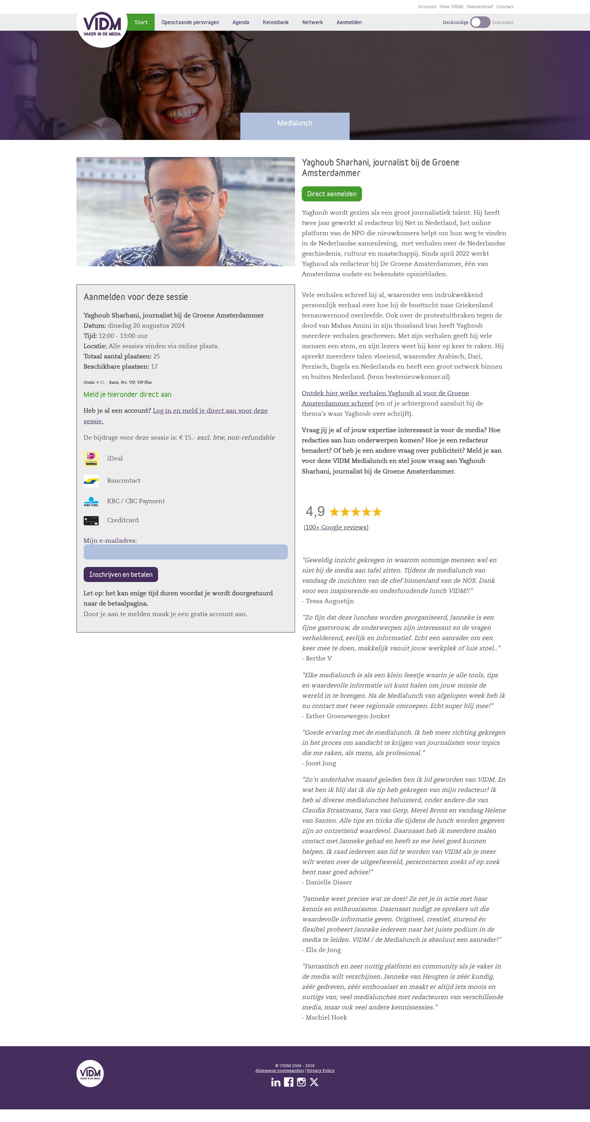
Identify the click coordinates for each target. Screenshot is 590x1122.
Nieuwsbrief (480, 7)
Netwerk (313, 22)
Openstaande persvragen (190, 22)
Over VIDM (451, 7)
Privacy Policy (321, 1070)
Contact (505, 7)
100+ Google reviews (336, 527)
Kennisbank (276, 22)
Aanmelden (349, 22)
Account (427, 7)
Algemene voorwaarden (279, 1070)
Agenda (241, 22)
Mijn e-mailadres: (110, 541)
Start (141, 22)
